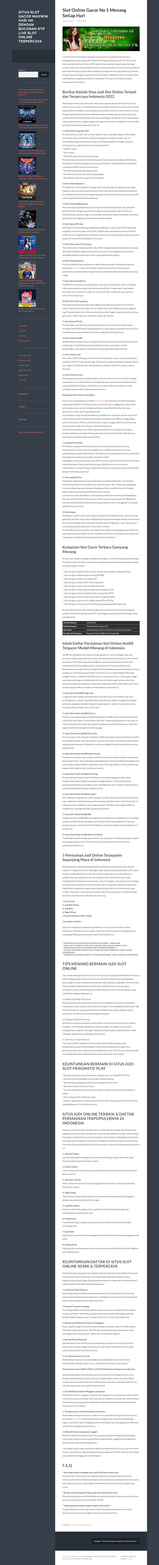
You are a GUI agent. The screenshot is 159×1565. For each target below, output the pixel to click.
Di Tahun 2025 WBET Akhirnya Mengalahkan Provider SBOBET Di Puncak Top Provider (32, 283)
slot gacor (22, 331)
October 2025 (24, 365)
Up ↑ (131, 1559)
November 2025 (25, 360)
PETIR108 (23, 419)
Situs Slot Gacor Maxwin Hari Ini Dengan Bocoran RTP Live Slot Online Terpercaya (33, 26)
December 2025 (25, 355)
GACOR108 (23, 394)
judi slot (76, 268)
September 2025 (25, 370)
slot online (100, 400)
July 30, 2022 (68, 21)
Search (22, 70)
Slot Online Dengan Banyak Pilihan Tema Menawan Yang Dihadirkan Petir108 (32, 92)
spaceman (22, 336)
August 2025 (24, 375)
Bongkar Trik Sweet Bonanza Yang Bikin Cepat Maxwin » (115, 1541)
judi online (77, 1419)
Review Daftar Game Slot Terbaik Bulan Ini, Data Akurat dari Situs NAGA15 (31, 204)
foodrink (82, 21)
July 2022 (22, 380)
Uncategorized (24, 341)
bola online (23, 326)
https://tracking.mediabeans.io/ (31, 432)
